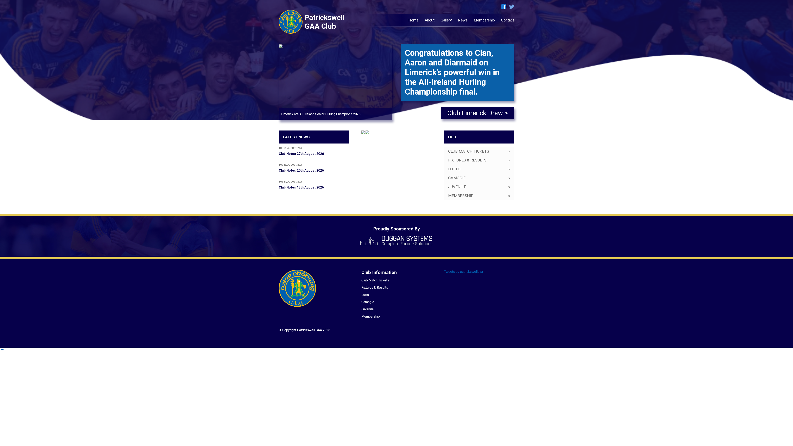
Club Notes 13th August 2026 (301, 187)
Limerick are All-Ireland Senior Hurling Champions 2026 (321, 114)
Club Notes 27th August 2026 (301, 154)
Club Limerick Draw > (477, 113)
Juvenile (367, 309)
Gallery (446, 20)
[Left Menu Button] (2, 350)
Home (413, 20)
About (429, 20)
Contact (507, 20)
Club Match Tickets (375, 280)
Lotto (365, 295)
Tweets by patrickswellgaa (463, 272)
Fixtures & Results (374, 287)
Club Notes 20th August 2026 (301, 170)
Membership (484, 20)
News (463, 20)
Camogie (367, 302)
